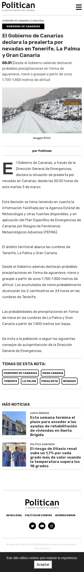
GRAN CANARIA (52, 373)
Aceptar (43, 564)
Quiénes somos (65, 515)
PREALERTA (49, 381)
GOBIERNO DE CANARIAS (20, 373)
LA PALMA (29, 381)
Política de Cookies (38, 515)
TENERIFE (10, 381)
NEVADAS (69, 381)
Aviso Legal (14, 515)
